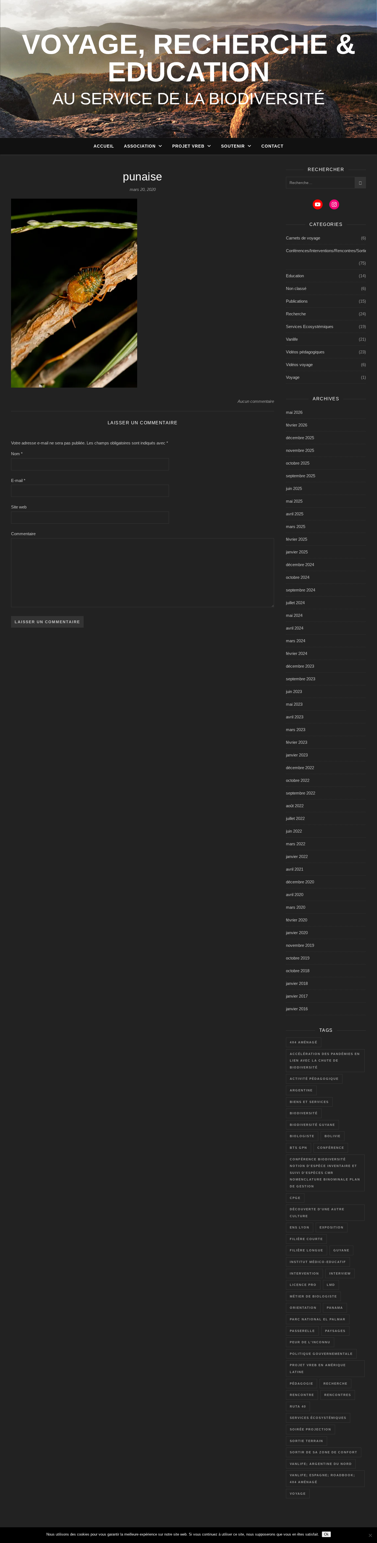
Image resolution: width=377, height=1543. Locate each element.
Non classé (296, 288)
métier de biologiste (313, 1296)
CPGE (295, 1198)
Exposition (332, 1227)
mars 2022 (295, 843)
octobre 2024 (297, 577)
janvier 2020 (297, 932)
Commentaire (23, 533)
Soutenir (233, 146)
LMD (331, 1284)
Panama (335, 1307)
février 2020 (296, 920)
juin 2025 (294, 488)
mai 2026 (294, 412)
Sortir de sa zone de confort (323, 1452)
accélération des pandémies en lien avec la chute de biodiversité (325, 1060)
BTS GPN (298, 1147)
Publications (297, 301)
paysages (335, 1331)
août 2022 (295, 805)
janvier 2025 (297, 552)
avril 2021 (294, 869)
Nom (17, 453)
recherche (335, 1383)
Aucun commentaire (256, 401)
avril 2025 (294, 513)
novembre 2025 (300, 450)
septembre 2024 (300, 590)
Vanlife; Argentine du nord (321, 1463)
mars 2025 (295, 526)
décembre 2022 (300, 767)
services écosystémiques (318, 1417)
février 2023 (296, 742)
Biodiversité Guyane (312, 1124)
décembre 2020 (300, 882)
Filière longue (306, 1250)
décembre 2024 (300, 564)
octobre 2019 (297, 958)
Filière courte (306, 1239)
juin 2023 (294, 691)
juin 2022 (294, 831)
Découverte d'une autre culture (317, 1213)
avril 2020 (294, 894)
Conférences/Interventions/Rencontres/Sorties (327, 250)
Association (140, 146)
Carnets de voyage (303, 238)
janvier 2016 (297, 1008)
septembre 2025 (300, 475)
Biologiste (302, 1136)
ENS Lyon (299, 1227)
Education (295, 275)
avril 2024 (294, 628)
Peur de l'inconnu (310, 1342)
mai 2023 (294, 704)
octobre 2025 (297, 463)
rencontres (337, 1395)
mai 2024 (294, 615)
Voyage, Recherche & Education (188, 58)
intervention (304, 1273)
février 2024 (296, 653)
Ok (326, 1534)
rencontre (302, 1395)
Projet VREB (188, 146)
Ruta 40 (298, 1406)
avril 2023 (294, 717)
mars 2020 (295, 907)
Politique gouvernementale (321, 1353)
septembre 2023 (300, 678)
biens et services (309, 1102)
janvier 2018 (297, 983)
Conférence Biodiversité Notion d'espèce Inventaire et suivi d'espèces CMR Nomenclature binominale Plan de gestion (325, 1173)
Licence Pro (303, 1284)
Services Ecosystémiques (309, 326)
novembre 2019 (300, 945)
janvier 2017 (297, 996)
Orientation (303, 1307)
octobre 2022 (297, 780)
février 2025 (296, 539)
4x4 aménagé (303, 1042)
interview (340, 1273)
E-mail (18, 480)
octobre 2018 (297, 970)
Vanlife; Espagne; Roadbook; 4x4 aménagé (322, 1478)
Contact (272, 146)
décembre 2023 (300, 666)
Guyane (341, 1250)
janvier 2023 (297, 755)
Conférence (330, 1147)
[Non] (370, 1535)
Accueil (104, 146)
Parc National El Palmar (318, 1319)
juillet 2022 (295, 818)
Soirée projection (310, 1429)
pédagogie (301, 1383)
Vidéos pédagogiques (305, 352)
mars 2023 (295, 729)
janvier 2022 (297, 856)
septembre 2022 (300, 793)
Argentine (301, 1090)
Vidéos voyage (299, 364)
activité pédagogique (314, 1078)
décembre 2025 (300, 437)
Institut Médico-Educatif (318, 1262)
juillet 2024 (295, 602)
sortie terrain (306, 1441)
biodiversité (304, 1113)
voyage (298, 1493)
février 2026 (296, 425)
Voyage (292, 377)
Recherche (296, 313)
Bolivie (333, 1136)
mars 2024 (295, 640)
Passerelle (302, 1331)
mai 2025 (294, 501)
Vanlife (292, 339)
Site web (18, 507)
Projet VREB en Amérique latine (318, 1368)
